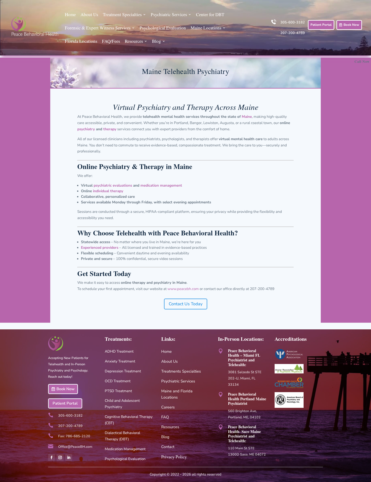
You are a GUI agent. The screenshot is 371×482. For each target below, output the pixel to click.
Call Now (362, 61)
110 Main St (238, 448)
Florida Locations (81, 41)
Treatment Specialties (122, 14)
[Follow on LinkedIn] (68, 457)
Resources (134, 41)
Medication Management (125, 449)
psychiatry (86, 129)
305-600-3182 (292, 22)
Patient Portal (321, 25)
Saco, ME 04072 (253, 454)
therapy (109, 129)
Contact (167, 446)
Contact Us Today (185, 304)
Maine (247, 116)
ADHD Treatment (119, 351)
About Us (89, 14)
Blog (156, 41)
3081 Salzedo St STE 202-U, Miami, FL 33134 (244, 378)
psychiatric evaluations (113, 185)
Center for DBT (210, 14)
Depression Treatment (123, 371)
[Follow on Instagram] (60, 457)
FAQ (165, 417)
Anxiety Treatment (120, 361)
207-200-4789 (292, 33)
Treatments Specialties (181, 371)
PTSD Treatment (118, 390)
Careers (168, 407)
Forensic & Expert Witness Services (98, 28)
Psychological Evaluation (163, 28)
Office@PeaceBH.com (75, 446)
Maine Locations (206, 28)
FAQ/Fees (111, 41)
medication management (161, 185)
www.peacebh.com (183, 288)
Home (70, 14)
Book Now (351, 25)
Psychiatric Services (169, 14)
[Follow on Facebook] (51, 457)
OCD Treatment (118, 381)
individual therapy (108, 191)
